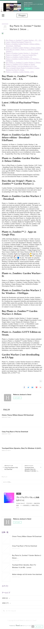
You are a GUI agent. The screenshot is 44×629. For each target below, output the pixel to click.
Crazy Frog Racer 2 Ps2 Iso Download (15, 432)
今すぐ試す (28, 8)
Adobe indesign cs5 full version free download (27, 574)
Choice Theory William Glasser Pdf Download (17, 415)
